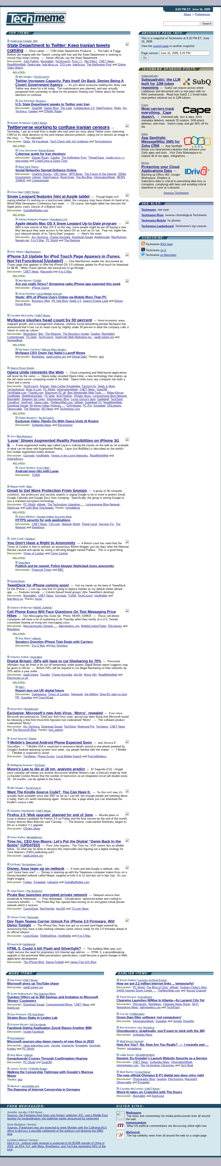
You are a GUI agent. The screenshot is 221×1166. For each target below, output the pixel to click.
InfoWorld (29, 944)
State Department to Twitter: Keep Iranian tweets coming (58, 48)
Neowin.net (22, 240)
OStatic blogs (82, 396)
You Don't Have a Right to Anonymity (41, 543)
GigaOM (37, 108)
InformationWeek (104, 177)
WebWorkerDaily (32, 396)
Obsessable (14, 408)
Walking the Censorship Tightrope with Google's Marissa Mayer (50, 1073)
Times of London (33, 553)
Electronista (65, 425)
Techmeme (148, 209)
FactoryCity (89, 386)
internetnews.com (128, 1065)
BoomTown (67, 177)
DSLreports (114, 405)
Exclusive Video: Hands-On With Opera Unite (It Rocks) (57, 421)
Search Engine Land (95, 300)
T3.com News (80, 908)
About (187, 14)
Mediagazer (133, 1112)
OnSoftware (73, 405)
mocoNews (145, 997)
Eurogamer (17, 1038)
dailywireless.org (68, 626)
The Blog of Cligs (157, 987)
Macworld (46, 271)
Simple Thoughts (183, 1021)
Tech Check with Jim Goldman (69, 141)
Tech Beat (186, 1065)
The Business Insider (76, 333)
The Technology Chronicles (157, 1065)
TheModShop (48, 935)
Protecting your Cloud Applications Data (160, 169)
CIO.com (65, 64)
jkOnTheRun (64, 396)
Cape (144, 105)
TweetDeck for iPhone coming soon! (38, 585)
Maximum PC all (55, 392)
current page (161, 46)
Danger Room (40, 157)
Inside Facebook (33, 1031)
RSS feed (166, 244)
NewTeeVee (47, 908)
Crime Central (59, 553)
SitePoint (26, 402)
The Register (72, 240)
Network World (71, 524)
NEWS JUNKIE (43, 607)
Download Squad (82, 237)
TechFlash (173, 1007)
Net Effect (90, 61)
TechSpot (117, 399)
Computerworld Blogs (59, 1004)
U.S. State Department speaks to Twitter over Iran (52, 104)
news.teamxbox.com (36, 1045)
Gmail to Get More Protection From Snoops (47, 490)
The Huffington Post (99, 64)
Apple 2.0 (75, 300)
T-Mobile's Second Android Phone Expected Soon (49, 742)
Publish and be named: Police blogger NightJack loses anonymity (64, 566)
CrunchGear (45, 697)
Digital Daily (79, 356)
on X (163, 250)
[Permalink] (8, 41)
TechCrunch (62, 61)
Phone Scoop (46, 756)
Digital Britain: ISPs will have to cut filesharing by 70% (54, 661)
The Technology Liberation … (65, 504)
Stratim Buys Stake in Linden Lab (32, 1017)
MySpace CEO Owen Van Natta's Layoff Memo (50, 353)
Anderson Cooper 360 (23, 41)
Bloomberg (30, 333)
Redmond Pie (85, 726)
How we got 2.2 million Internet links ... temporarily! (155, 983)
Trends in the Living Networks (69, 455)
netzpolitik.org (30, 1086)
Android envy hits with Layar (37, 471)
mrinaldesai (73, 507)
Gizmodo (29, 455)
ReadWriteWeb (16, 64)
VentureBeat (14, 340)
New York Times (28, 167)
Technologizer (103, 141)
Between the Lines (33, 399)
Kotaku (11, 1048)
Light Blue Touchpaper (39, 507)
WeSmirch (133, 1132)
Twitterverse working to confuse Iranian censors (58, 127)
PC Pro (87, 405)
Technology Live (70, 408)
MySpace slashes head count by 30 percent (49, 320)
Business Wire (41, 300)
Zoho (144, 134)
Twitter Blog (51, 108)
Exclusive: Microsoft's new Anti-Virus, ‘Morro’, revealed (55, 713)
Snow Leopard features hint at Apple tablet (48, 196)
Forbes (27, 882)
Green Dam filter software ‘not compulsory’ (149, 1017)
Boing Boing (46, 150)
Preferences (202, 14)
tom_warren (56, 729)
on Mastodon (168, 255)
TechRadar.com (17, 392)
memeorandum (136, 1122)
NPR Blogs (76, 174)
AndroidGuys (15, 458)
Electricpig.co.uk (17, 678)
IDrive (145, 163)
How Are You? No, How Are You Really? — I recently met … (163, 1044)
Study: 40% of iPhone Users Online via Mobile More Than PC (61, 297)
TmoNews (29, 756)
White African (115, 392)
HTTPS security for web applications (42, 520)
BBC (61, 569)
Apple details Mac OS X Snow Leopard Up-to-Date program (66, 223)
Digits (117, 108)
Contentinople (40, 180)
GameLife (68, 1045)
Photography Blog (144, 1079)
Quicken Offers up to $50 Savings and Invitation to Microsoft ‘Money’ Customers (52, 998)
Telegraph (77, 694)
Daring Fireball (55, 962)
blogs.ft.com (33, 389)
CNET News (106, 61)
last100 (60, 908)
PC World (52, 240)
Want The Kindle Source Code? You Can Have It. (49, 792)
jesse (38, 598)
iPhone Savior (40, 287)
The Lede (66, 108)
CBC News (60, 174)
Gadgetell (103, 399)
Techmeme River (152, 215)
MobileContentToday (93, 626)
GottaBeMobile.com (35, 210)
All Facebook (40, 141)
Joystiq (55, 1045)
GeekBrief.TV (93, 402)
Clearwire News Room (176, 1004)
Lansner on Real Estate (152, 980)
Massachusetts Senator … (40, 626)
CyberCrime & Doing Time (51, 160)
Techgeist (102, 726)
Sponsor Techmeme (176, 193)
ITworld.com (35, 392)
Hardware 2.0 (59, 219)
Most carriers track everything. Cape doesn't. (157, 113)
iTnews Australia (60, 237)
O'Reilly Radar (53, 111)
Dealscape (34, 64)
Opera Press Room (22, 368)
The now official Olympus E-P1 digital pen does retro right (160, 1075)
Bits (40, 333)
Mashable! (47, 61)
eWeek (78, 402)
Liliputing (52, 882)
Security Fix (106, 524)
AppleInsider (102, 237)
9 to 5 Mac (37, 240)
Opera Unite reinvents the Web (35, 372)
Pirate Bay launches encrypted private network (47, 895)
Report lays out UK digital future (39, 690)
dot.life (78, 674)
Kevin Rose (17, 581)
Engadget (100, 405)
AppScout (79, 64)
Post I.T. (77, 61)
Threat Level (89, 524)
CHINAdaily (137, 1014)
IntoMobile (13, 396)
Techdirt (45, 674)
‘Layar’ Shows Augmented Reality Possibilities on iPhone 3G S (63, 442)
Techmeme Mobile (153, 220)
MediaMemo (34, 837)
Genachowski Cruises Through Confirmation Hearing (47, 1058)
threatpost (38, 527)
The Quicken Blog (44, 994)
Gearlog (161, 1079)
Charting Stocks (42, 174)
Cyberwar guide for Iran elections (40, 154)
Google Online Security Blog (54, 517)
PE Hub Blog (60, 300)
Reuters (41, 101)
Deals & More (106, 386)
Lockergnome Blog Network (110, 396)
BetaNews (38, 356)
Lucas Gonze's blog (83, 399)
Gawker (33, 111)
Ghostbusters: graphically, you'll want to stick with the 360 (161, 1031)
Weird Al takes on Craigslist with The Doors (149, 1092)
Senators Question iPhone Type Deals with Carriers (54, 642)
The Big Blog (84, 177)
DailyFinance (104, 108)
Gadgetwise (39, 694)
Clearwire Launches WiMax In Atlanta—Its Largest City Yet (160, 1000)
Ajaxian (44, 386)
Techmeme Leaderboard (157, 226)
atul (101, 356)
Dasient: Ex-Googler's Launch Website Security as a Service (162, 1058)
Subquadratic (149, 76)
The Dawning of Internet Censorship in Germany (43, 1089)
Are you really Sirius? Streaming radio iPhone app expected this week (67, 284)
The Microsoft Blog (24, 729)
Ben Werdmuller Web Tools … (86, 392)
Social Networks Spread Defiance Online (45, 170)
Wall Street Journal (131, 1041)
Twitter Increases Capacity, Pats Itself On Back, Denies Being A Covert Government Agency (69, 83)
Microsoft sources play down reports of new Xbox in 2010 (50, 1041)
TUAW (37, 280)
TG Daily (31, 337)
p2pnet (36, 177)
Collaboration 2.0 (84, 108)
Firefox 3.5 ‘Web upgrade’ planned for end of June (50, 815)
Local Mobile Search (49, 294)
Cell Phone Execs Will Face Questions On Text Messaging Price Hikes (61, 614)
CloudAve (13, 402)
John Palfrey (31, 61)
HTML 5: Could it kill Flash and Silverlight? (44, 948)
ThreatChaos (96, 157)
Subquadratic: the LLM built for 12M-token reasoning (160, 84)
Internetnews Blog (58, 399)
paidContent (30, 674)
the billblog (91, 694)
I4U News (47, 408)
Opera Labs (41, 402)
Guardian (24, 562)
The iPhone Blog (33, 962)
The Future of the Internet (100, 174)
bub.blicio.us (50, 64)
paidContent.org (104, 337)
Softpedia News (41, 425)
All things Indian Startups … (47, 405)
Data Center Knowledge (65, 386)
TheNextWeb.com (61, 402)
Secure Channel (196, 990)
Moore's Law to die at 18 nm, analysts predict (46, 769)
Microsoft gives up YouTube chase (33, 983)
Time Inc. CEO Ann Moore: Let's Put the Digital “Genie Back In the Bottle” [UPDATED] (64, 843)
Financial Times (42, 569)
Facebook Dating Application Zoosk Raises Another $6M (49, 1028)
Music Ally (90, 674)
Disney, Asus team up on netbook (35, 869)
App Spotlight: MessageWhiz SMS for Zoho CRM (160, 142)
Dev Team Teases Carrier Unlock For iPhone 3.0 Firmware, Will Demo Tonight (61, 923)
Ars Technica (40, 237)
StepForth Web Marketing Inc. (74, 337)
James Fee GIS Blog (83, 962)
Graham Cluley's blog (193, 987)
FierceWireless (97, 756)
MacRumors (118, 237)
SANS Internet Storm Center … (136, 990)
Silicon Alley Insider (54, 349)
